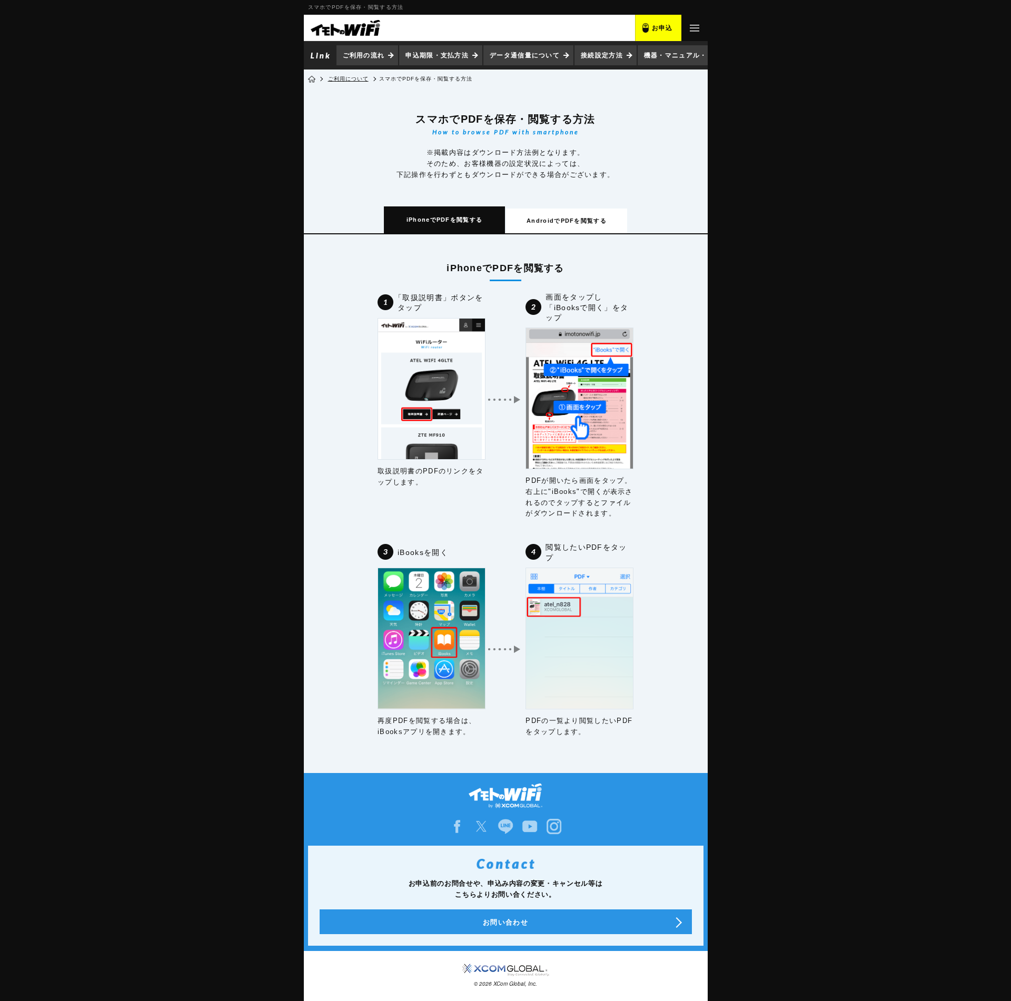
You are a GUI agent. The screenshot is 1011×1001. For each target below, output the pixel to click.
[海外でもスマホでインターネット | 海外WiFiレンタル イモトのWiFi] (345, 28)
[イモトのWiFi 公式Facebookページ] (457, 826)
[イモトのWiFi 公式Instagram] (553, 826)
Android (567, 220)
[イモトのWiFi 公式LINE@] (505, 826)
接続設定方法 (602, 55)
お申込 (662, 28)
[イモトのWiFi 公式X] (481, 826)
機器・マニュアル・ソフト (686, 55)
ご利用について (348, 79)
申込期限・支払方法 (437, 55)
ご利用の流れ (364, 55)
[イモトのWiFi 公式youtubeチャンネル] (529, 826)
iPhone (445, 219)
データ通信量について (525, 55)
